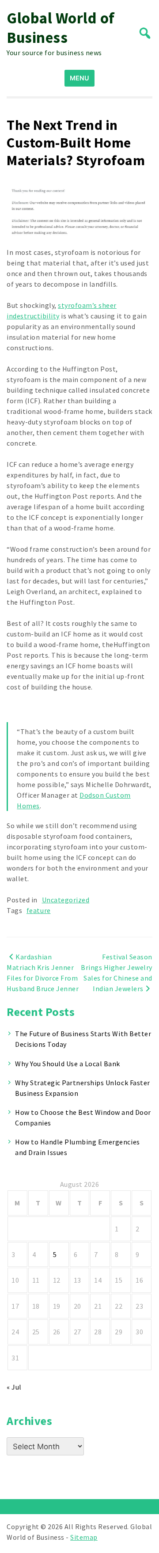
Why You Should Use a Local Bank (67, 1063)
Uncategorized (66, 899)
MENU (79, 78)
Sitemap (84, 1537)
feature (38, 910)
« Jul (14, 1387)
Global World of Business (61, 27)
